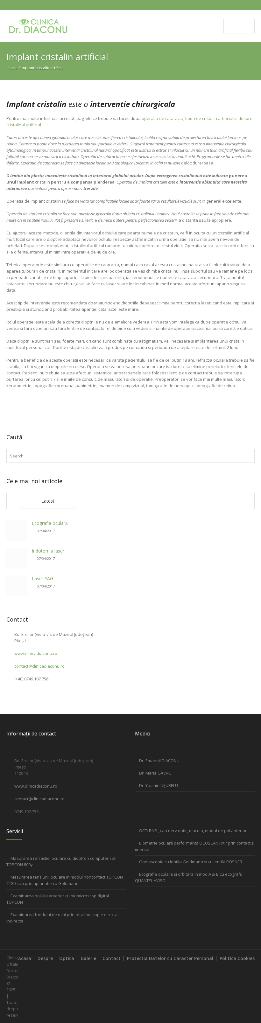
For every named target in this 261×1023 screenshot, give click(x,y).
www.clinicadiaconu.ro (35, 653)
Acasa (24, 958)
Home (12, 68)
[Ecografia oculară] (16, 530)
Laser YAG (42, 578)
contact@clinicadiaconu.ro (39, 666)
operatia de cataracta (162, 118)
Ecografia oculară (50, 523)
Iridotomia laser (48, 551)
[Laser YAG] (16, 585)
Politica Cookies (237, 958)
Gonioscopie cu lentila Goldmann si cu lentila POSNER (190, 862)
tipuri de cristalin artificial (209, 118)
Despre (45, 958)
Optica (66, 958)
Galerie (88, 958)
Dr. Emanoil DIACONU (159, 760)
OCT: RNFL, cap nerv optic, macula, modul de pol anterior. (193, 830)
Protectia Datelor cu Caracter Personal (170, 958)
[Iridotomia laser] (16, 558)
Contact (111, 958)
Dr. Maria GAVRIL (155, 773)
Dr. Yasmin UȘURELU (158, 785)
